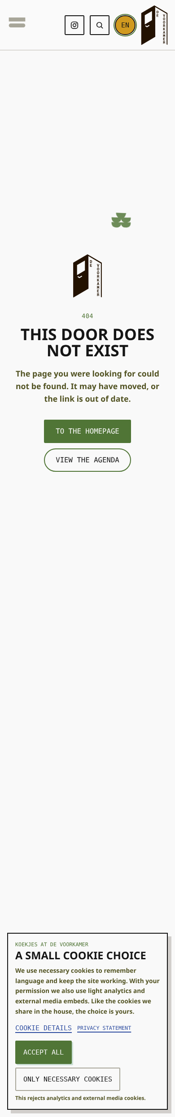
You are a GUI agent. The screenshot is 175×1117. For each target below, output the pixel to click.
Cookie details (46, 1028)
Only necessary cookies (72, 1079)
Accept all (45, 1052)
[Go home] (154, 25)
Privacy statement (110, 1028)
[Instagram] (73, 25)
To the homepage (87, 431)
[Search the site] (99, 25)
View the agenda (87, 460)
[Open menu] (17, 25)
